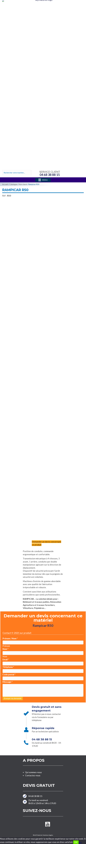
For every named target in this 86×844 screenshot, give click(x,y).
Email (6, 659)
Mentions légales (48, 835)
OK (76, 842)
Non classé (23, 184)
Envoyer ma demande (12, 698)
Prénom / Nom (10, 638)
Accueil (5, 184)
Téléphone (8, 667)
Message (8, 682)
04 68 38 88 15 (35, 796)
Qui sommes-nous (33, 772)
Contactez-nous (32, 775)
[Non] (80, 843)
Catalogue (13, 184)
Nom (5, 649)
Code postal (9, 674)
